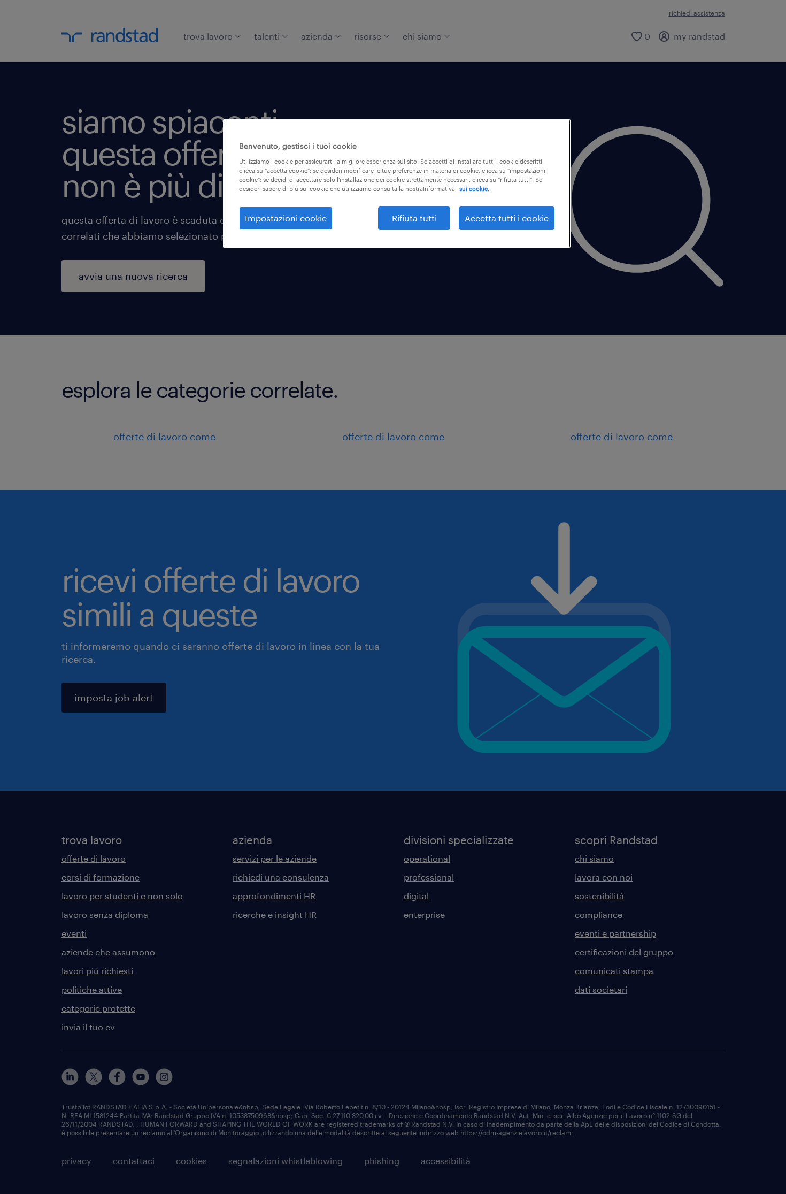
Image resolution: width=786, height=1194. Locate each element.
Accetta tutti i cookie (507, 218)
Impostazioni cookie (286, 218)
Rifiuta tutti (414, 218)
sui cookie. (474, 188)
